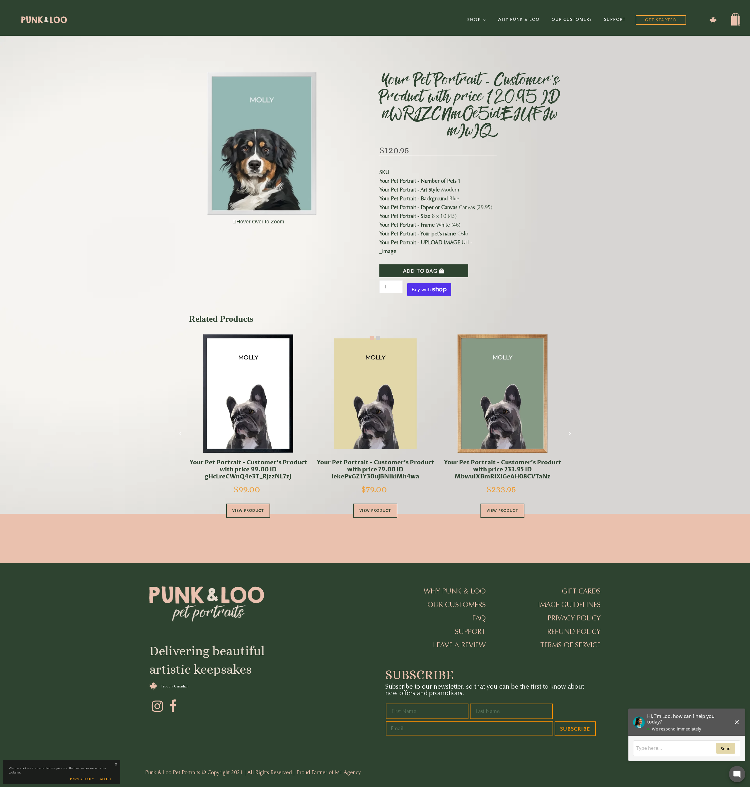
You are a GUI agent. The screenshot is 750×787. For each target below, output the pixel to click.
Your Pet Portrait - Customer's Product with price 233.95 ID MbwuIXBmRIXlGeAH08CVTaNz (502, 469)
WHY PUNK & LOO (518, 19)
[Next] (570, 433)
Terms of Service (570, 645)
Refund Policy (574, 631)
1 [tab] (372, 338)
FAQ (479, 618)
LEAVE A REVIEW (459, 645)
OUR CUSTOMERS (572, 19)
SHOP (475, 19)
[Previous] (180, 433)
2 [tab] (378, 338)
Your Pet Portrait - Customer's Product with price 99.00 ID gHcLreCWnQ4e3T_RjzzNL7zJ (248, 469)
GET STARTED (661, 20)
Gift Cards (581, 591)
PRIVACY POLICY (82, 779)
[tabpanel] (248, 434)
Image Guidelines (569, 604)
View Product (248, 510)
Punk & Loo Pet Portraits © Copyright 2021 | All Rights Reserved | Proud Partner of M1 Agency (253, 772)
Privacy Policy (574, 618)
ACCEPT (105, 779)
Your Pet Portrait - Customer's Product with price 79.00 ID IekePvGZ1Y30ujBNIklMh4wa (375, 469)
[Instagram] (157, 705)
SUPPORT (615, 19)
